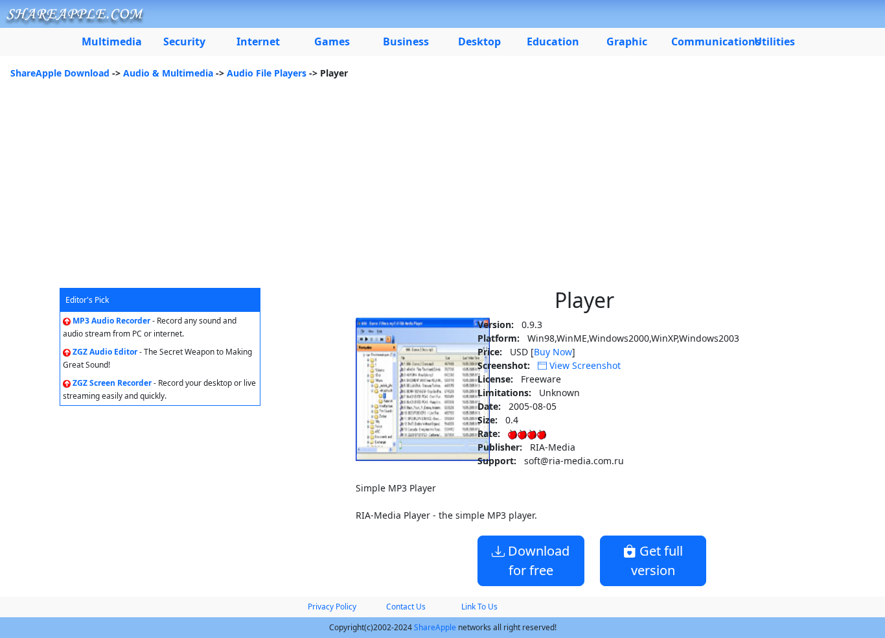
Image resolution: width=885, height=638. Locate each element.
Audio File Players (266, 73)
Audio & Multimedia (168, 73)
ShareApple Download (59, 73)
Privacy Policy (332, 606)
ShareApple (435, 627)
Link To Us (479, 606)
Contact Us (406, 606)
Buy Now (553, 352)
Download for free (537, 560)
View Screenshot (584, 365)
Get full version (657, 560)
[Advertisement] (442, 190)
